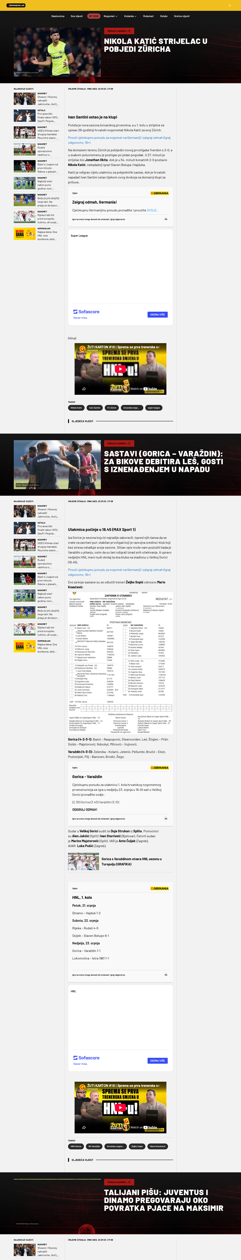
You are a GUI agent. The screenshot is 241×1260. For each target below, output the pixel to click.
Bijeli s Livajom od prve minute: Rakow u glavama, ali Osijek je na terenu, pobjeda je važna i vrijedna (48, 168)
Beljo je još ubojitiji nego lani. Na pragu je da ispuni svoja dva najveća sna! (48, 201)
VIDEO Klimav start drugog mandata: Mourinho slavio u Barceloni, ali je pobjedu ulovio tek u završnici (48, 134)
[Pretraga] (229, 5)
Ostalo (41, 110)
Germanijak (44, 228)
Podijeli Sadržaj (117, 31)
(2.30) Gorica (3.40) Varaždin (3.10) (95, 802)
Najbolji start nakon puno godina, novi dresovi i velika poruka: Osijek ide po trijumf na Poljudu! (48, 185)
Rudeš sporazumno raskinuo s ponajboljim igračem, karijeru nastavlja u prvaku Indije (48, 151)
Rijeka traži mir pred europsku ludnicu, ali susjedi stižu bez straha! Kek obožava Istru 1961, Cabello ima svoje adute (48, 218)
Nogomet (42, 93)
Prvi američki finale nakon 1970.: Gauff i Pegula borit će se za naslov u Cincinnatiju (48, 117)
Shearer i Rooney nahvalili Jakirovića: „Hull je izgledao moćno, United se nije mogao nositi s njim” (48, 100)
